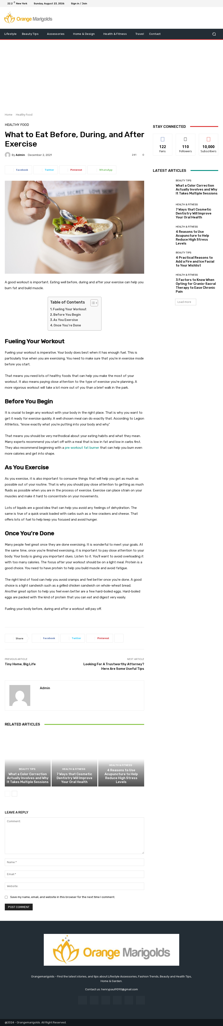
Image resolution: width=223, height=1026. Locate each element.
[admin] (8, 155)
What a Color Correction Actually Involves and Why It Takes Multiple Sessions (28, 778)
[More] (118, 638)
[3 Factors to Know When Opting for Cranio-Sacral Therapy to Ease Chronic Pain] (162, 283)
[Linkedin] (105, 1000)
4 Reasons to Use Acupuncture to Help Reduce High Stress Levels (121, 776)
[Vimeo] (211, 3)
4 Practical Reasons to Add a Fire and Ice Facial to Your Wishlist (195, 261)
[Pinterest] (117, 1000)
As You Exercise (65, 320)
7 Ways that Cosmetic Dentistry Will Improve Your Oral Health (74, 778)
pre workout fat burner (82, 448)
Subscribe (208, 137)
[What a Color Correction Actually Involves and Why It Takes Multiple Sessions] (28, 758)
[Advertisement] (111, 74)
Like (162, 137)
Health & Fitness (73, 769)
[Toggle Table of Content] (92, 303)
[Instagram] (200, 3)
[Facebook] (195, 3)
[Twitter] (206, 3)
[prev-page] (7, 793)
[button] (214, 34)
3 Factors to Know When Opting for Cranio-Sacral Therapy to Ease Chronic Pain (196, 286)
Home (8, 114)
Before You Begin (67, 315)
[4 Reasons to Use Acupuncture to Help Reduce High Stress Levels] (121, 758)
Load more (184, 302)
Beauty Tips (27, 769)
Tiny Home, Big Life (20, 664)
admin (20, 155)
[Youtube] (216, 3)
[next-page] (14, 793)
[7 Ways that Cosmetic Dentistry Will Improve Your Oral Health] (75, 758)
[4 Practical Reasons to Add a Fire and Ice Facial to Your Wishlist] (162, 259)
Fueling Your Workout (69, 309)
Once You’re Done (67, 325)
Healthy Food (24, 114)
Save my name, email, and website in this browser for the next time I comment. (62, 897)
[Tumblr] (129, 1000)
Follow (186, 137)
